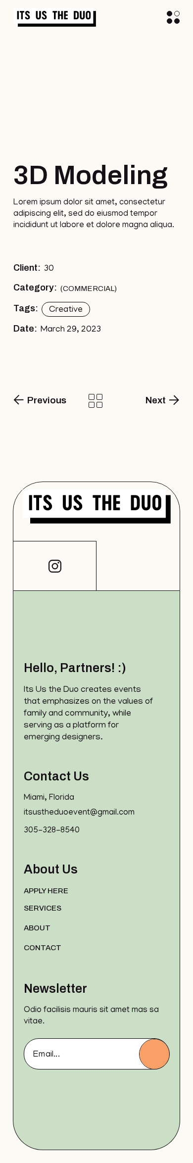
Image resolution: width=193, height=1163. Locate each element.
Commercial (88, 288)
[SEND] (154, 1054)
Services (42, 908)
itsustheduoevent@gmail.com (79, 813)
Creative (66, 310)
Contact (42, 948)
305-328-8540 (52, 830)
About (37, 928)
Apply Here (46, 891)
